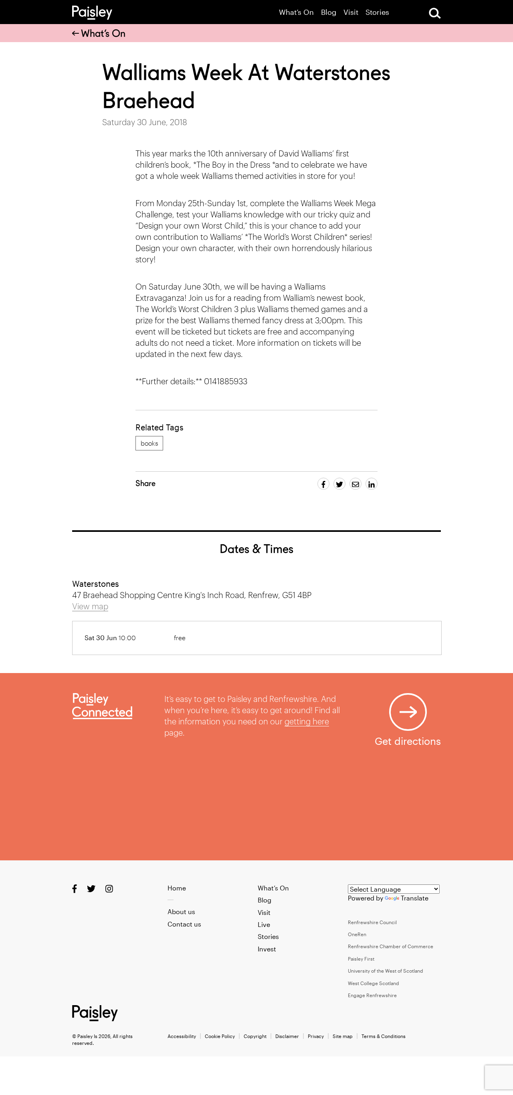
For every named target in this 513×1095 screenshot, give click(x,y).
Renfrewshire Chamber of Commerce (390, 946)
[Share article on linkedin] (372, 484)
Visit (350, 12)
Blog (328, 12)
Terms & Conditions (384, 1036)
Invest (267, 949)
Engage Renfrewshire (372, 995)
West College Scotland (373, 983)
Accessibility (182, 1036)
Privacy (316, 1036)
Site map (343, 1036)
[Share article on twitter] (339, 484)
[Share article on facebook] (323, 484)
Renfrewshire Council (372, 922)
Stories (377, 12)
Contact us (184, 924)
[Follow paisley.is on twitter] (91, 888)
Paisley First (361, 958)
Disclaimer (287, 1036)
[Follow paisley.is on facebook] (74, 888)
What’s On (296, 12)
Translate (414, 898)
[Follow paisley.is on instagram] (109, 888)
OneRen (357, 934)
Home (177, 888)
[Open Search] (435, 13)
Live (264, 924)
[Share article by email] (355, 484)
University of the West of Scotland (385, 970)
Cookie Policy (220, 1036)
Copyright (255, 1036)
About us (181, 911)
